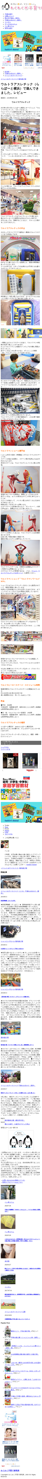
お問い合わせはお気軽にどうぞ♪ (13, 1180)
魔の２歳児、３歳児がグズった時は (17, 1124)
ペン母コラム (9, 26)
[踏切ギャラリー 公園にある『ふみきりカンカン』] (8, 1379)
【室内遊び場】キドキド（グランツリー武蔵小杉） (15, 996)
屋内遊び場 (23, 868)
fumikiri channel (32, 864)
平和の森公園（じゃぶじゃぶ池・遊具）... (25, 1337)
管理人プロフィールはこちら (12, 1182)
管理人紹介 (9, 28)
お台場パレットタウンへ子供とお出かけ (12, 948)
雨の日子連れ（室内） (12, 18)
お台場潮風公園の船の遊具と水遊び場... (25, 1354)
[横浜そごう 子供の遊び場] (8, 1331)
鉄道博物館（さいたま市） (8, 900)
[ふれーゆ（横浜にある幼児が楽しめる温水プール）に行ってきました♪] (8, 1362)
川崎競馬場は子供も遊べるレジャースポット (17, 1319)
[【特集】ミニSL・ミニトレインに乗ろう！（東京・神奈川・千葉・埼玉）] (8, 1346)
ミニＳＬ (8, 22)
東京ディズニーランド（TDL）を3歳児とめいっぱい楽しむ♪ (18, 1093)
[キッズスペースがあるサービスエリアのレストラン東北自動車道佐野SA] (8, 1388)
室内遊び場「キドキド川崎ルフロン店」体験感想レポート (17, 1045)
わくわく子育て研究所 (10, 1471)
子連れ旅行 (9, 14)
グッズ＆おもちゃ (11, 24)
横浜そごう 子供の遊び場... (21, 1331)
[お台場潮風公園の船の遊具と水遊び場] (8, 1354)
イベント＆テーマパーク (9, 868)
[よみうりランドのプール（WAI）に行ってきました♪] (8, 1371)
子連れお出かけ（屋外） (13, 20)
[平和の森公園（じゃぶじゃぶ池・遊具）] (8, 1337)
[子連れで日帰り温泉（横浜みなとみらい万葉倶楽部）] (8, 1396)
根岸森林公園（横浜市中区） (15, 1120)
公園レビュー (9, 16)
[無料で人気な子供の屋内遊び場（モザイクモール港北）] (8, 1404)
